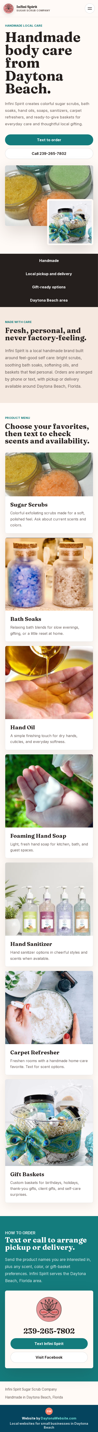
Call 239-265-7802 (49, 153)
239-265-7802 (49, 1331)
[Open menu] (90, 8)
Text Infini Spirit (49, 1343)
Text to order (49, 140)
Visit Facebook (49, 1357)
